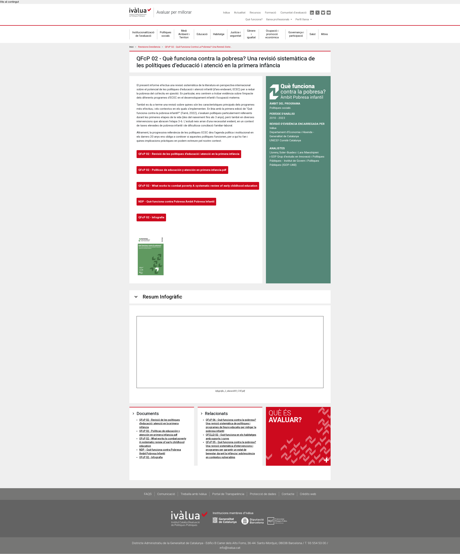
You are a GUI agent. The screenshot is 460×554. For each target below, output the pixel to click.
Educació (202, 34)
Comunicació (166, 494)
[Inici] (140, 12)
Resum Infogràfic (157, 297)
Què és (285, 416)
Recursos (255, 12)
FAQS (148, 494)
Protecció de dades (263, 494)
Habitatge (218, 34)
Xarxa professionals (278, 19)
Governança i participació (296, 34)
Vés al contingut (9, 1)
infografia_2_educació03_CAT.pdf (230, 391)
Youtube (329, 13)
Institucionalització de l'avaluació (143, 34)
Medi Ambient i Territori (184, 34)
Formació (270, 12)
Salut (313, 34)
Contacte (288, 494)
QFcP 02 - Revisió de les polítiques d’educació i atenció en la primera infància (188, 154)
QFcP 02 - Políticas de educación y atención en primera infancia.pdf (182, 170)
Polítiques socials (165, 34)
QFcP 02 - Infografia (151, 217)
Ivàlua (226, 12)
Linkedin (312, 13)
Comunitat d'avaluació (293, 12)
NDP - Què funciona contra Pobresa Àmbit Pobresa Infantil (176, 201)
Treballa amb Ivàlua (194, 494)
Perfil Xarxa (303, 19)
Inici (131, 46)
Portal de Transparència (228, 494)
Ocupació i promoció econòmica (272, 34)
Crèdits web (308, 494)
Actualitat (239, 12)
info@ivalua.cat (230, 548)
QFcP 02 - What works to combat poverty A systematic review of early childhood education (197, 185)
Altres (324, 34)
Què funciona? (254, 19)
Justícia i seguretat (235, 34)
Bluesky (323, 13)
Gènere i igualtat (251, 34)
